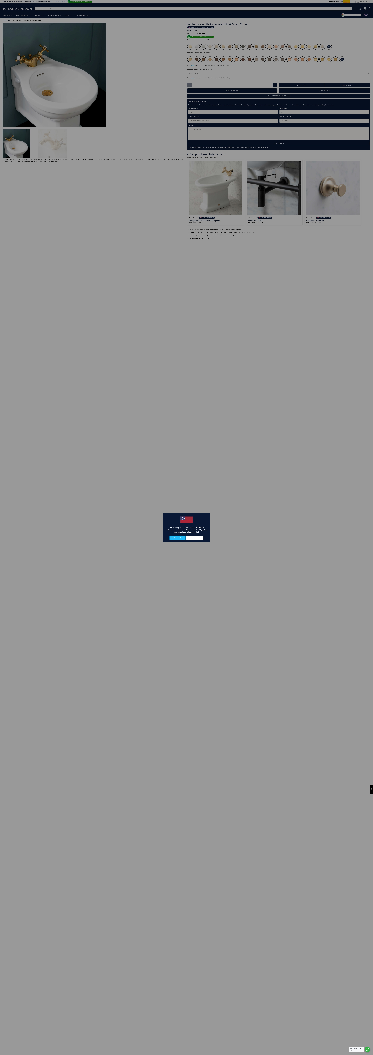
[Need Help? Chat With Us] (367, 1049)
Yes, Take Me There (177, 538)
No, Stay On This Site (195, 538)
